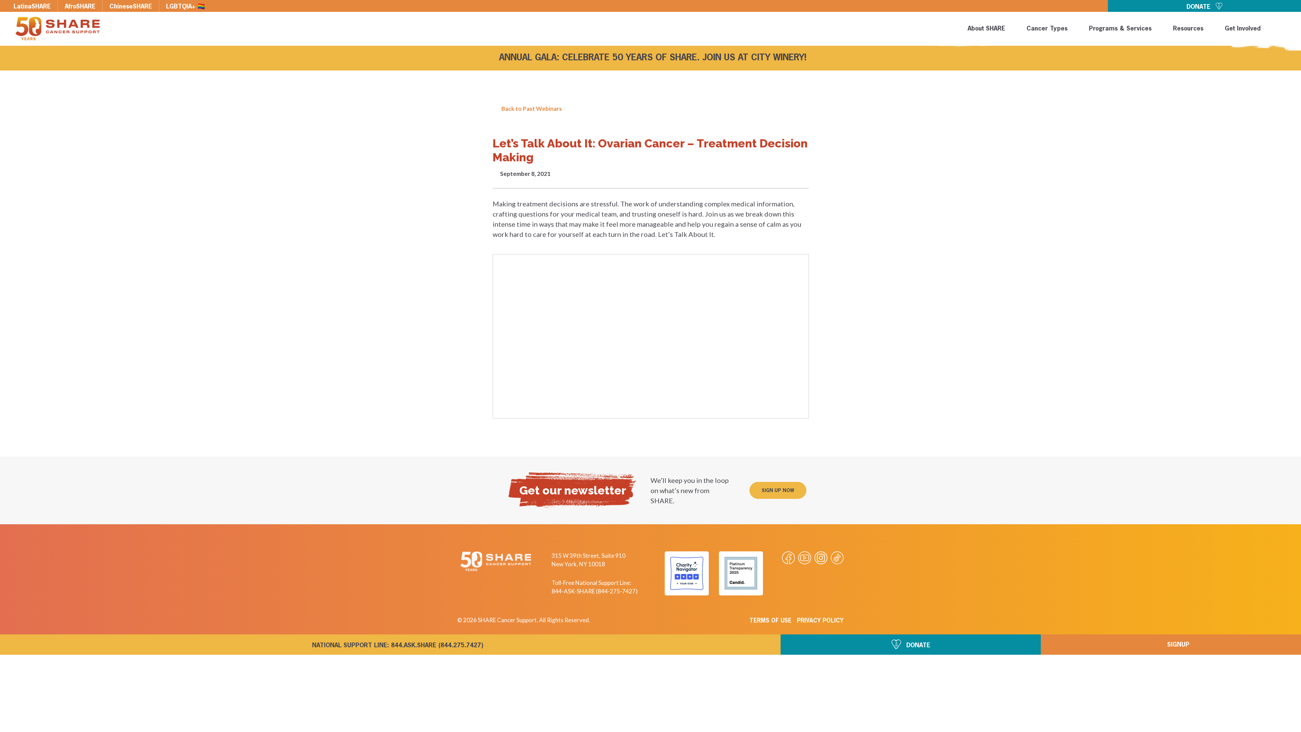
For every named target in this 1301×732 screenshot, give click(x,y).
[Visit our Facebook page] (788, 557)
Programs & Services (1120, 29)
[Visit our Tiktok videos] (837, 557)
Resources (1188, 29)
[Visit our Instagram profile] (820, 557)
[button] (1284, 30)
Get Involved (1243, 29)
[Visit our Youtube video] (804, 557)
